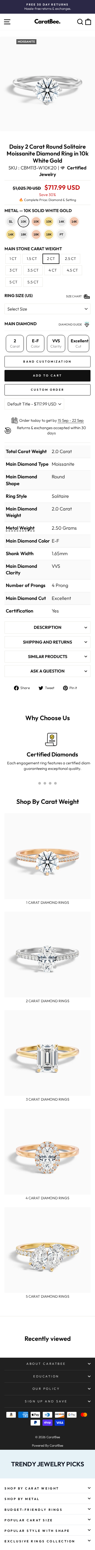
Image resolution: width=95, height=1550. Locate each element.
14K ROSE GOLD (74, 221)
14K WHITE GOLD (61, 221)
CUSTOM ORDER (47, 390)
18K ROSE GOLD (36, 234)
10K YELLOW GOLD (49, 221)
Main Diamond (20, 323)
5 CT (13, 281)
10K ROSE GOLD (36, 221)
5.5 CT (33, 281)
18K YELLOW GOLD (49, 234)
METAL (38, 210)
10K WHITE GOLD (23, 221)
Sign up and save (46, 1401)
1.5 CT (32, 258)
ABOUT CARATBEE (46, 1364)
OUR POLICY (46, 1389)
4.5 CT (72, 270)
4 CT (53, 270)
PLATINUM (61, 234)
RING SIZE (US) (18, 295)
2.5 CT (70, 258)
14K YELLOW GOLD (11, 234)
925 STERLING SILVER (11, 221)
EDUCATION (46, 1376)
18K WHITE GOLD (23, 234)
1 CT (13, 258)
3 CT (13, 270)
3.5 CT (33, 270)
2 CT (51, 258)
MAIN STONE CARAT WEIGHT (33, 248)
